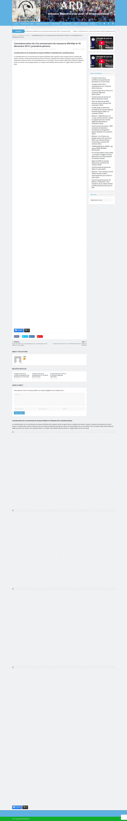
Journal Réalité (67, 24)
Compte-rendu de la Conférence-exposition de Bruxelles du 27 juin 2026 (21, 375)
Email (83, 49)
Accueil (15, 24)
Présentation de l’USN (42, 24)
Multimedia (84, 24)
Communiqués (55, 24)
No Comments (52, 49)
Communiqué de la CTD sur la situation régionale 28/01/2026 (58, 375)
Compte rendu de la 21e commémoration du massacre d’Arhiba (70, 344)
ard (20, 49)
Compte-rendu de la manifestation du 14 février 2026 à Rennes (40, 375)
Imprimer (77, 49)
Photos (46, 49)
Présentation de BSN (19, 27)
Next (83, 342)
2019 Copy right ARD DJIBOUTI (20, 819)
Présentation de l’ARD (26, 24)
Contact (92, 24)
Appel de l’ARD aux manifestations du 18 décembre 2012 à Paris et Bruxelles (29, 344)
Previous (16, 342)
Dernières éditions (39, 49)
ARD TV (76, 24)
